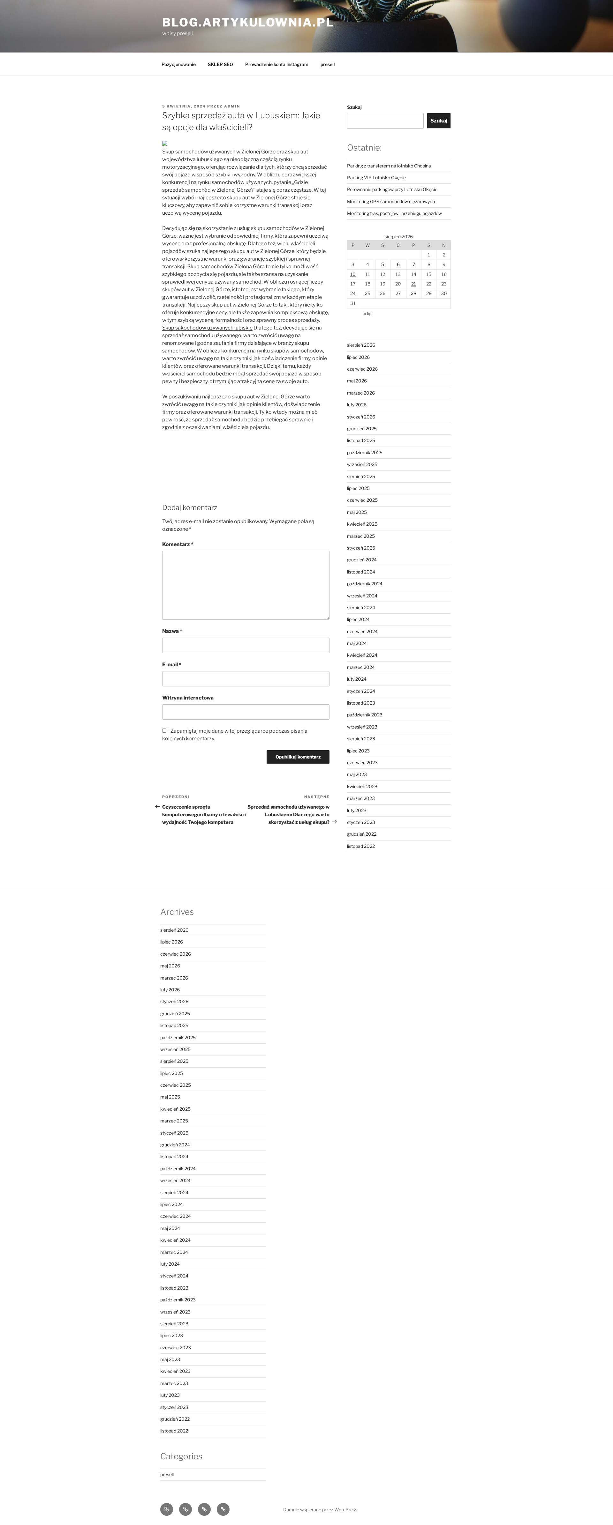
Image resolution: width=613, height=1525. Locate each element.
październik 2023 (364, 714)
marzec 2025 (361, 536)
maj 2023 (357, 774)
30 (444, 293)
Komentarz (177, 544)
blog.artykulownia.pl (248, 22)
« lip (367, 313)
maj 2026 (357, 380)
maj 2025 (357, 512)
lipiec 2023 (358, 750)
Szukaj (354, 107)
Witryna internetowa (188, 698)
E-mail (171, 665)
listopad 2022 (361, 846)
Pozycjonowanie (179, 64)
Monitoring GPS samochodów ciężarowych (391, 201)
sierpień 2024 (361, 607)
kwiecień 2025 (362, 524)
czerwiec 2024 (362, 631)
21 (413, 283)
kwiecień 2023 (362, 786)
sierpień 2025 (361, 476)
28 (413, 293)
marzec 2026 (361, 393)
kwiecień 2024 (362, 655)
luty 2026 (357, 404)
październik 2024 (364, 583)
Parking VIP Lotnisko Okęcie (376, 177)
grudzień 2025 (362, 428)
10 (353, 274)
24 (353, 293)
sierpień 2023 (361, 738)
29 (429, 293)
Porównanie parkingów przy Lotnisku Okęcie (392, 189)
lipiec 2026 (358, 357)
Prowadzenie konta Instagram (276, 64)
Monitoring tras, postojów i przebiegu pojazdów (394, 213)
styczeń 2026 (361, 416)
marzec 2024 (361, 667)
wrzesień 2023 (362, 726)
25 (367, 293)
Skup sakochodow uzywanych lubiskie (207, 328)
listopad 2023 (361, 703)
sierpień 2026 (361, 345)
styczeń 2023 (361, 822)
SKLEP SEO (220, 64)
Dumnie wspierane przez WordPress (320, 1509)
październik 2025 (364, 452)
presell (328, 64)
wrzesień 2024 (362, 595)
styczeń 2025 (361, 548)
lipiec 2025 (358, 488)
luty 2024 (357, 679)
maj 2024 (357, 643)
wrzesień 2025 (362, 464)
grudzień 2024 (362, 559)
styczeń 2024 (361, 691)
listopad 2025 (361, 440)
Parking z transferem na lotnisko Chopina (389, 165)
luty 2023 (357, 810)
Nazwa (172, 631)
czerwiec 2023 (362, 762)
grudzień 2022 (361, 834)
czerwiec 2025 (362, 500)
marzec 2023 (361, 798)
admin (232, 106)
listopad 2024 (361, 571)
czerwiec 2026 (362, 369)
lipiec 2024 (358, 619)
